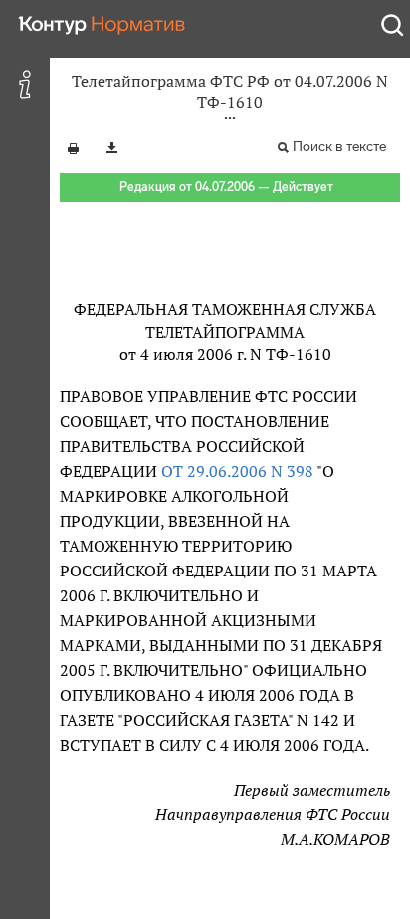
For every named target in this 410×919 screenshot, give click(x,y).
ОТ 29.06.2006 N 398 (237, 471)
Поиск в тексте (339, 146)
